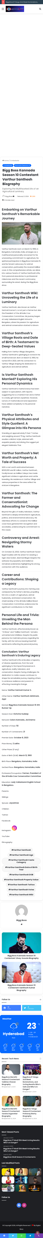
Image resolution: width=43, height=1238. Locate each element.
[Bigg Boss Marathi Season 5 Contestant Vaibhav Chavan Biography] (11, 1069)
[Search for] (40, 9)
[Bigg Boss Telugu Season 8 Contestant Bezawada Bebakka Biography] (21, 1180)
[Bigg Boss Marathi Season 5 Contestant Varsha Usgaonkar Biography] (11, 1101)
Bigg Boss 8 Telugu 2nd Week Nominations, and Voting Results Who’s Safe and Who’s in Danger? (31, 1083)
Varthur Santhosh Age (22, 855)
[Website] (21, 924)
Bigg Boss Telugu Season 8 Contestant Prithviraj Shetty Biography (32, 1112)
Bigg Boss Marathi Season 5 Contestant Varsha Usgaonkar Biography (11, 1112)
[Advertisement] (21, 38)
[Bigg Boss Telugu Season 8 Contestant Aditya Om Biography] (35, 1180)
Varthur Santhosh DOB (22, 874)
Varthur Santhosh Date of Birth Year (22, 868)
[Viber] (38, 1235)
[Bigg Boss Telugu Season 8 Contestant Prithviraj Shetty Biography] (32, 1101)
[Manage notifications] (37, 1233)
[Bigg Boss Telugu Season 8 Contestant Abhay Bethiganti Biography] (8, 1188)
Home (6, 160)
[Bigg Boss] (15, 9)
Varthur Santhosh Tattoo (22, 884)
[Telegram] (30, 1235)
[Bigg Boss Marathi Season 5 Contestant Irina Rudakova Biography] (21, 1188)
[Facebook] (19, 1205)
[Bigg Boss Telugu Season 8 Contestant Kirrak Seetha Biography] (8, 1171)
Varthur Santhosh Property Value (22, 879)
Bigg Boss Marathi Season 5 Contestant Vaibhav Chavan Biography (11, 1081)
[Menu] (3, 9)
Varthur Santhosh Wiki (22, 894)
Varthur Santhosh (22, 850)
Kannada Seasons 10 (22, 165)
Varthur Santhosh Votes (22, 889)
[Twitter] (13, 1235)
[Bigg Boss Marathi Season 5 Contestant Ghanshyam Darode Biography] (8, 1180)
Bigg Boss (8, 196)
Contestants (14, 160)
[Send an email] (13, 196)
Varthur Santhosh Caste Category (22, 861)
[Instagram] (24, 1205)
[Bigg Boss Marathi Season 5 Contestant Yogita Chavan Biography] (35, 1188)
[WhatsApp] (21, 1235)
